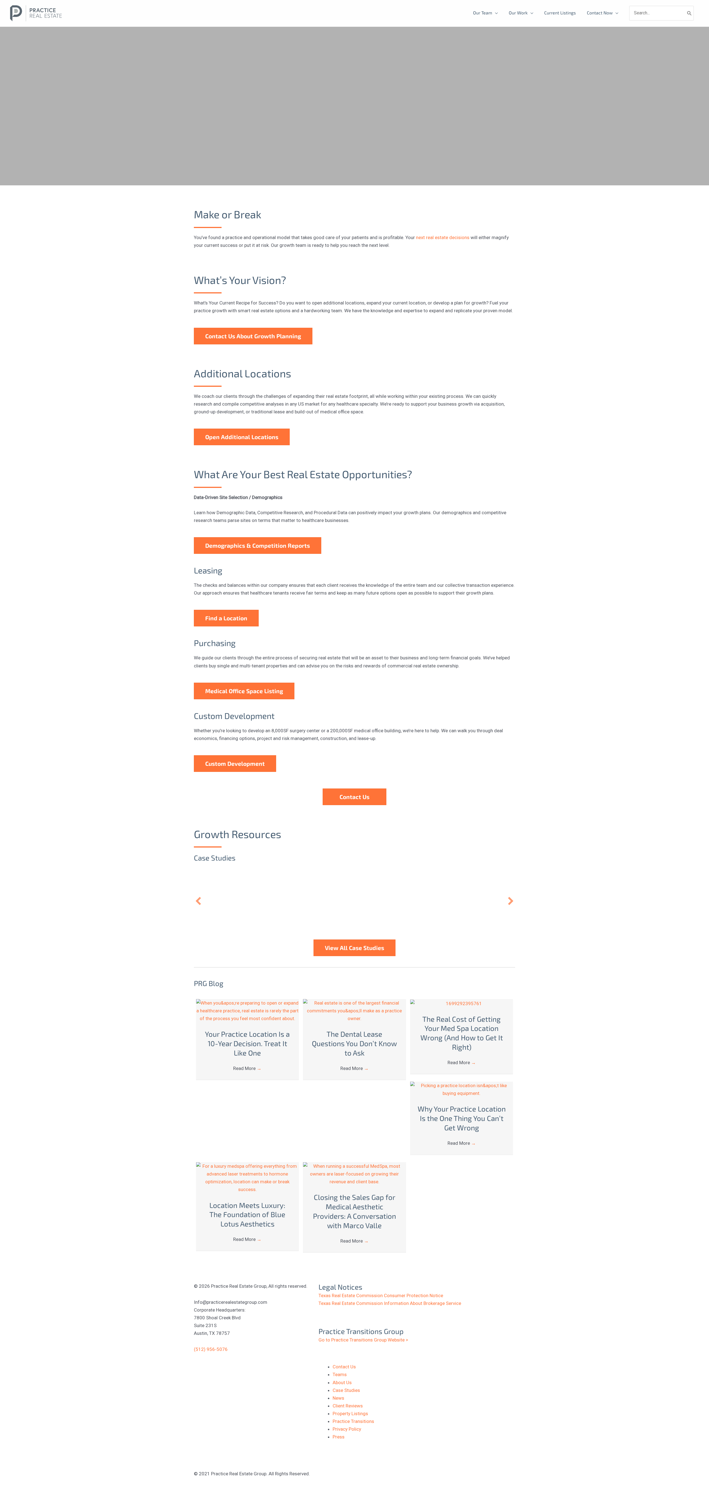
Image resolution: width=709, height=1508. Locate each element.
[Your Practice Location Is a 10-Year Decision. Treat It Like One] (247, 1010)
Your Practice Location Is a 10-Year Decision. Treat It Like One (247, 1043)
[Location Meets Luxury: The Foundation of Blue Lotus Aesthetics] (247, 1177)
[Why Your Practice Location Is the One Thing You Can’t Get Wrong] (461, 1089)
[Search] (689, 13)
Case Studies (346, 1390)
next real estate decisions (442, 237)
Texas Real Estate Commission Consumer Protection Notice (380, 1295)
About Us (342, 1382)
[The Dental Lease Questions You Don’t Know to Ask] (354, 1010)
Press (339, 1437)
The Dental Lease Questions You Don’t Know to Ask (354, 1043)
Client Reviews (348, 1406)
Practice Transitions (353, 1421)
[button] (198, 901)
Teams (340, 1374)
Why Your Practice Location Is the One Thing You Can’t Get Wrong (462, 1118)
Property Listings (350, 1413)
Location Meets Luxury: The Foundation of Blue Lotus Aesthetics (247, 1214)
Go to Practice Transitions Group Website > (363, 1340)
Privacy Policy (347, 1429)
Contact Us (344, 1366)
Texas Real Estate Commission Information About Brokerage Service (389, 1303)
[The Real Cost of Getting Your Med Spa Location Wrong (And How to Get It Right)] (461, 1003)
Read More (247, 1068)
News (338, 1398)
